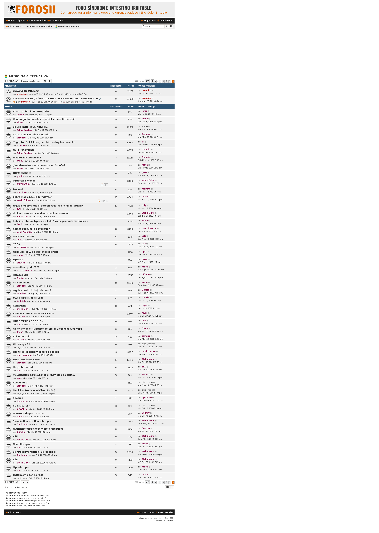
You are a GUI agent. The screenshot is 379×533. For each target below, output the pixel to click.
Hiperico (18, 259)
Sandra (21, 432)
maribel (21, 316)
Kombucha (19, 305)
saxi (144, 366)
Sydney (146, 413)
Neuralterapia (21, 444)
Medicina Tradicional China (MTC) (34, 390)
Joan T (20, 114)
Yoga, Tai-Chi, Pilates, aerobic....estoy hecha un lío (44, 142)
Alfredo (146, 274)
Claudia (146, 149)
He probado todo (23, 367)
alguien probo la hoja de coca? (32, 290)
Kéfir (16, 436)
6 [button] (166, 81)
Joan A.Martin (24, 232)
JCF (19, 239)
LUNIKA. (21, 339)
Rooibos (18, 398)
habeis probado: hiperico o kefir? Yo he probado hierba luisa (50, 221)
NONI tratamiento (23, 150)
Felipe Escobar (24, 130)
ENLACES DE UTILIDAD (26, 91)
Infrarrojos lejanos (24, 180)
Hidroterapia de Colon (26, 359)
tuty (19, 209)
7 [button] (169, 81)
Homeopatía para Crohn (28, 413)
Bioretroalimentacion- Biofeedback (34, 452)
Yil (143, 141)
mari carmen (24, 355)
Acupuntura (20, 382)
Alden (20, 122)
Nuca (20, 416)
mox (19, 324)
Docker (20, 278)
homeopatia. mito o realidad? (31, 228)
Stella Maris (23, 216)
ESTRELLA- (22, 247)
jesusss (21, 262)
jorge (144, 111)
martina (21, 192)
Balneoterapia (21, 336)
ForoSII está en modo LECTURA (72, 94)
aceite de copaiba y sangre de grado (36, 352)
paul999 (169, 518)
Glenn (20, 332)
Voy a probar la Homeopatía (31, 111)
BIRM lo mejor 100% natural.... (30, 127)
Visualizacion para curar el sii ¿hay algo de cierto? (44, 375)
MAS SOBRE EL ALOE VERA (28, 298)
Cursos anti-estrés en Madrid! (31, 134)
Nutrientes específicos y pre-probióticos (38, 428)
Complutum (23, 184)
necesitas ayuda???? (26, 267)
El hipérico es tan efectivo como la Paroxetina (41, 213)
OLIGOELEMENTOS (23, 236)
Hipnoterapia (21, 467)
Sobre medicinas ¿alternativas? (32, 197)
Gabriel (21, 293)
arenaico (22, 94)
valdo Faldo (148, 180)
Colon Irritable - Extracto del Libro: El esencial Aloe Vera (47, 328)
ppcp (144, 251)
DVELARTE (22, 409)
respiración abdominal (27, 157)
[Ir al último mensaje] (153, 90)
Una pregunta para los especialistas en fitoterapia (44, 119)
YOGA (16, 244)
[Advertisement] (89, 51)
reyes (144, 259)
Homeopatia (20, 275)
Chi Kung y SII (21, 344)
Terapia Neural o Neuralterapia (32, 421)
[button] (147, 81)
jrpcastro (22, 401)
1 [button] (155, 81)
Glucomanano (21, 282)
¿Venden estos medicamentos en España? (39, 165)
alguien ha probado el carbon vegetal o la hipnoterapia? (48, 205)
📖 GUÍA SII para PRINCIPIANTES (77, 101)
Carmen (21, 145)
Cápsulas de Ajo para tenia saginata (35, 252)
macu (20, 160)
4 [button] (159, 81)
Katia (145, 282)
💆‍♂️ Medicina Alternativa (26, 76)
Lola (144, 236)
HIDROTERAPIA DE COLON (28, 321)
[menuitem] (36, 20)
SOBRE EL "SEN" (22, 405)
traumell (18, 189)
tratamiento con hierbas (28, 475)
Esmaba (21, 137)
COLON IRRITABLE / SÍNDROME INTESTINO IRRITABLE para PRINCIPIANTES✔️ (57, 98)
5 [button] (163, 81)
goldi (20, 176)
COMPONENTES (22, 173)
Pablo (20, 224)
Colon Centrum (25, 270)
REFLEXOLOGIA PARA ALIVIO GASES (33, 313)
